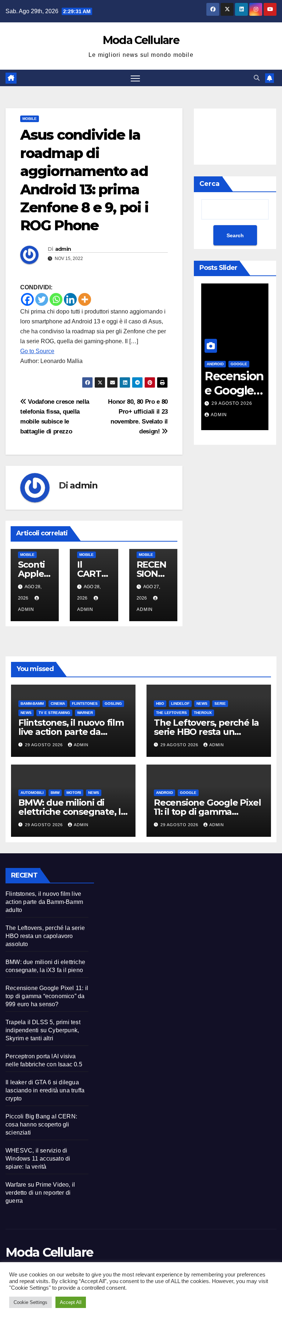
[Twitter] (41, 299)
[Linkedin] (70, 299)
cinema (58, 703)
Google (239, 364)
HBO (160, 703)
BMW (55, 793)
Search (235, 235)
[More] (84, 299)
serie (220, 703)
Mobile (29, 119)
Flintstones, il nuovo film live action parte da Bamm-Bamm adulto (71, 731)
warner (85, 713)
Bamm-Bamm (32, 703)
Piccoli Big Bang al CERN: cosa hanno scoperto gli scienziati (41, 1124)
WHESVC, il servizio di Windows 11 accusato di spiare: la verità (38, 1158)
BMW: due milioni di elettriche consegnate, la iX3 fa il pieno (72, 811)
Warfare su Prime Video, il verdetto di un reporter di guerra (40, 1192)
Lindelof (180, 703)
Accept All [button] (71, 1302)
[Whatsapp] (56, 299)
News (26, 713)
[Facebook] (27, 299)
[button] (257, 78)
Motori (73, 793)
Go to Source (37, 351)
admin (63, 249)
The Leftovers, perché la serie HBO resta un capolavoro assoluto (206, 731)
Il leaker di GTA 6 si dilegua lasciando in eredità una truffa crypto (45, 1090)
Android (164, 793)
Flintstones (85, 703)
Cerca (209, 184)
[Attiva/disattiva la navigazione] (135, 78)
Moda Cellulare (141, 40)
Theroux (203, 713)
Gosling (113, 703)
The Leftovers (171, 713)
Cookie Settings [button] (30, 1302)
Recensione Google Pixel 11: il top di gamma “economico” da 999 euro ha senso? (47, 996)
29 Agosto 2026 (232, 403)
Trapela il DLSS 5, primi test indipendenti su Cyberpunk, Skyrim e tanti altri (43, 1030)
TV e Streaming (54, 713)
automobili (32, 793)
